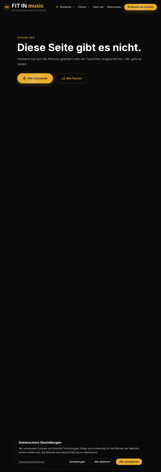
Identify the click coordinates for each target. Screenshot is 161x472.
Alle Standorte (38, 78)
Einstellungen (77, 461)
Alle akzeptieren (129, 461)
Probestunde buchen (141, 6)
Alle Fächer (74, 78)
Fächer (82, 6)
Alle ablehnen (102, 461)
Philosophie (114, 6)
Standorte (65, 6)
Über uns (98, 6)
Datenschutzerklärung (32, 461)
